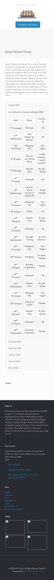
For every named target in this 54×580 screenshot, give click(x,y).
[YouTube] (31, 575)
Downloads (21, 5)
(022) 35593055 (14, 464)
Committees (9, 506)
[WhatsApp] (23, 575)
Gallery (7, 492)
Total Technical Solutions (32, 571)
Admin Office (32, 5)
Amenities (8, 495)
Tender (7, 503)
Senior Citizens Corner (13, 509)
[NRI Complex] (27, 14)
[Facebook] (27, 575)
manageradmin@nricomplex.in (20, 469)
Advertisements (10, 500)
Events (7, 498)
